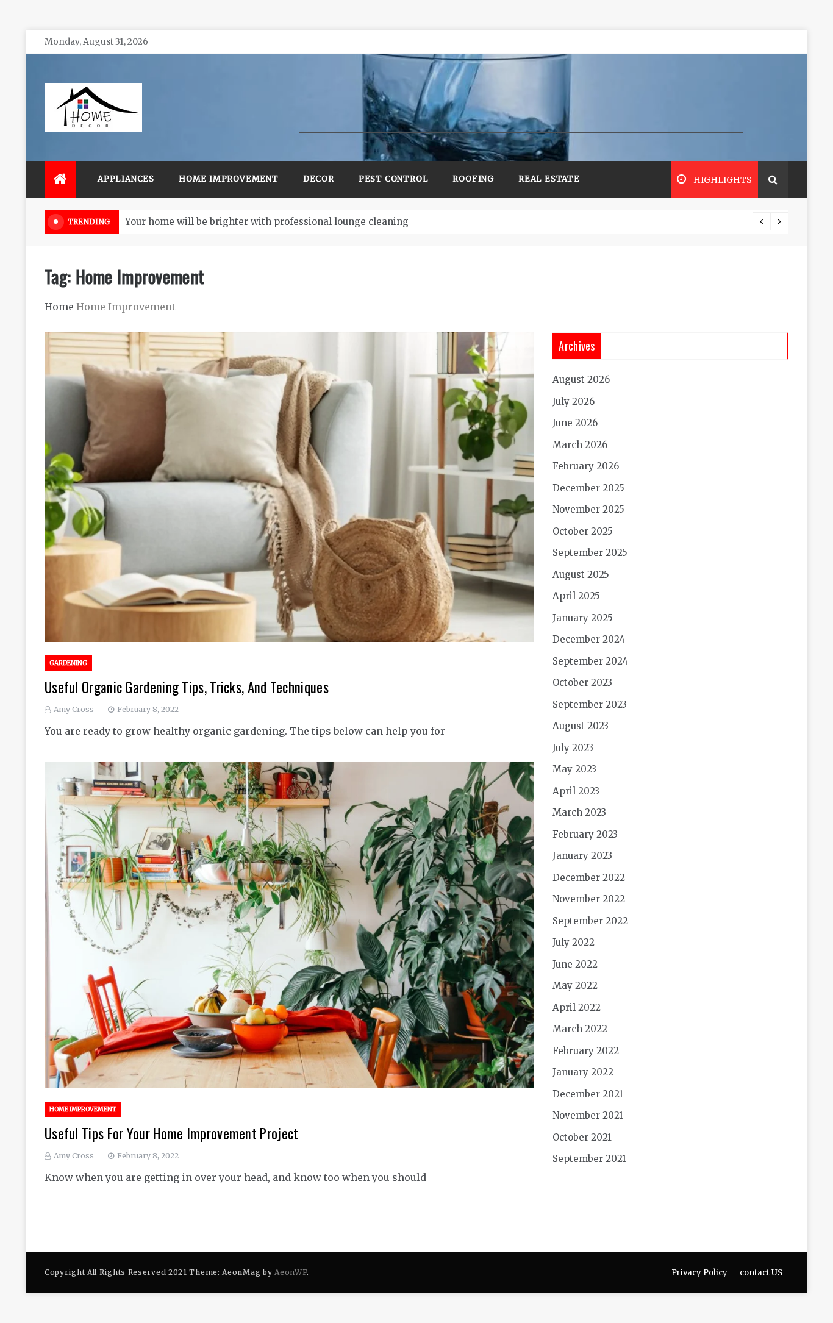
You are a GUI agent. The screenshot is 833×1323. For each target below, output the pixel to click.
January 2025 (582, 618)
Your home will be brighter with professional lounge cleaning (267, 221)
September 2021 (589, 1158)
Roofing (473, 179)
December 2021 (587, 1094)
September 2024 (590, 661)
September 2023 (589, 704)
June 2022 (575, 964)
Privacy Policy (699, 1273)
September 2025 (589, 552)
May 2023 (574, 769)
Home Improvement (229, 179)
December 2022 (588, 877)
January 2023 (582, 855)
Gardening (68, 663)
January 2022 (582, 1072)
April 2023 (575, 791)
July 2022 (573, 942)
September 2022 (590, 921)
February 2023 (585, 834)
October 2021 (582, 1137)
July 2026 (573, 401)
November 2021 (587, 1115)
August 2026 (581, 379)
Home (59, 307)
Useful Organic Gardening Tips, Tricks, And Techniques (187, 687)
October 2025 (582, 531)
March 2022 (579, 1029)
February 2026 (585, 466)
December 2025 (588, 488)
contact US (761, 1273)
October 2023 (582, 682)
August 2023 (580, 726)
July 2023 (572, 748)
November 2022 (588, 899)
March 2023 (579, 812)
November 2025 (588, 509)
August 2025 (580, 574)
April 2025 (576, 596)
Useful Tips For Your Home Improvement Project (172, 1133)
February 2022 (585, 1051)
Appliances (126, 179)
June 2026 (575, 423)
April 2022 (576, 1007)
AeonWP (290, 1272)
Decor (318, 179)
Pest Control (394, 179)
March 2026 (579, 445)
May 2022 (575, 985)
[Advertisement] (521, 105)
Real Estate (549, 179)
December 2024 (588, 639)
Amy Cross (74, 709)
